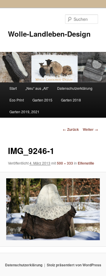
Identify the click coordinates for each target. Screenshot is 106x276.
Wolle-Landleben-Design (49, 34)
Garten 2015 (42, 99)
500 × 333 (65, 163)
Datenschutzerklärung (74, 88)
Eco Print (16, 99)
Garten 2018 (71, 99)
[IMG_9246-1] (53, 209)
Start (13, 88)
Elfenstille (86, 163)
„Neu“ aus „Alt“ (37, 88)
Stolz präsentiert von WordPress (74, 264)
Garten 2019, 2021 (24, 111)
